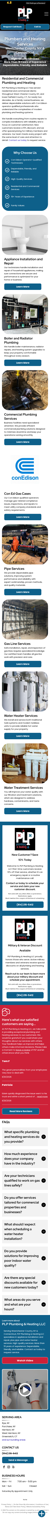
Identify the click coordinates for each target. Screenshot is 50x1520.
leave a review (23, 1049)
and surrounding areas (13, 1439)
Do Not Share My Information (24, 1504)
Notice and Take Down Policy (15, 1507)
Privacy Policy (6, 1504)
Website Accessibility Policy (35, 1507)
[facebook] (4, 1467)
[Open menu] (46, 14)
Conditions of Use (42, 1504)
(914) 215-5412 (10, 1453)
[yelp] (13, 1467)
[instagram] (9, 1467)
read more (42, 1096)
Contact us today (18, 140)
